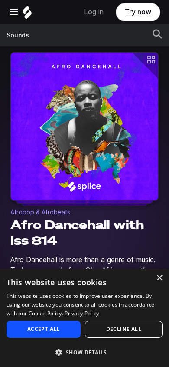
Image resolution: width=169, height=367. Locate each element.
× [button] (159, 278)
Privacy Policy (82, 313)
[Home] (27, 14)
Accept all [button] (43, 329)
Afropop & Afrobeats (40, 212)
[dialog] (84, 318)
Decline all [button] (123, 329)
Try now (138, 12)
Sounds (17, 35)
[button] (84, 352)
